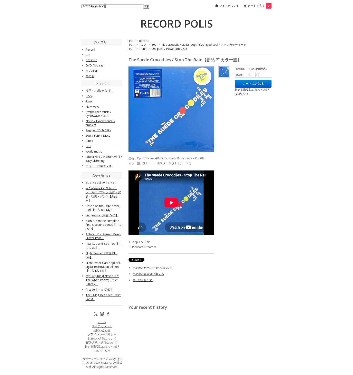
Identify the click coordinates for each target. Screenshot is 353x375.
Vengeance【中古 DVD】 (102, 215)
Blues (89, 141)
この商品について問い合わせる (153, 268)
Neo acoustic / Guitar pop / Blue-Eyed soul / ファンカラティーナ (204, 44)
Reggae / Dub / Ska (98, 130)
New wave (92, 106)
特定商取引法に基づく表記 (102, 346)
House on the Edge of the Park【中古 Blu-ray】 (103, 208)
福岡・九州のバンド (98, 90)
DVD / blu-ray (94, 65)
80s (154, 44)
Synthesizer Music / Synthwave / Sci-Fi (98, 114)
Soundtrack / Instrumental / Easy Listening (104, 159)
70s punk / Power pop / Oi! (169, 49)
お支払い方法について (102, 338)
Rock (143, 44)
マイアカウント (229, 6)
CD (88, 55)
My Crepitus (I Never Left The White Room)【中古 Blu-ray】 (102, 280)
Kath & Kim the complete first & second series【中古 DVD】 (103, 225)
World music (94, 151)
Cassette (91, 60)
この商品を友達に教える (148, 274)
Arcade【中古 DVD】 (99, 289)
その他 (90, 76)
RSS (96, 351)
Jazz (88, 146)
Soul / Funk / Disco (98, 135)
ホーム (102, 322)
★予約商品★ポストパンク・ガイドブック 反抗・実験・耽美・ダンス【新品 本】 (103, 194)
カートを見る (258, 6)
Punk (143, 49)
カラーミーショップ (95, 359)
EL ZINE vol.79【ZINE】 (101, 183)
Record (143, 41)
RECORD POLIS (176, 24)
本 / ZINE (92, 71)
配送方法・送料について (102, 342)
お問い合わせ (102, 330)
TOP (131, 41)
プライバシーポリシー (102, 334)
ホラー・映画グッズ (98, 166)
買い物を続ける (143, 280)
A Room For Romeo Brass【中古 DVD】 (103, 236)
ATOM (106, 351)
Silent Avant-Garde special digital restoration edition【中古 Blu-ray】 (103, 266)
